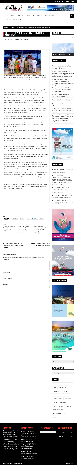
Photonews (30, 15)
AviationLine (18, 40)
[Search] (72, 37)
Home (6, 15)
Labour (39, 15)
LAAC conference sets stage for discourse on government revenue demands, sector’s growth (61, 66)
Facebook (55, 1)
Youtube (62, 1)
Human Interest (57, 399)
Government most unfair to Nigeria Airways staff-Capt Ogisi (63, 172)
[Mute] (69, 54)
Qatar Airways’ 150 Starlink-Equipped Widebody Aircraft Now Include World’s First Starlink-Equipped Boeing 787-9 (63, 82)
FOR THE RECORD (58, 395)
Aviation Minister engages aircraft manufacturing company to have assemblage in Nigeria (61, 190)
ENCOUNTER (56, 391)
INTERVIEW (68, 399)
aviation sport (68, 384)
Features (21, 15)
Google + (60, 1)
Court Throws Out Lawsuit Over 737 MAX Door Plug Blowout (62, 95)
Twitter (57, 1)
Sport (64, 413)
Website (5, 284)
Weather (7, 20)
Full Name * (6, 272)
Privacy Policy (70, 464)
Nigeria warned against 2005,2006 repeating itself (62, 196)
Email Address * (7, 278)
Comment (6, 259)
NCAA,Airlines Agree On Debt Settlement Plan (9, 227)
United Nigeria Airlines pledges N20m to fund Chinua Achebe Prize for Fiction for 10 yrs (63, 110)
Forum (67, 395)
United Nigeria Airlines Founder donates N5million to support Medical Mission (13, 245)
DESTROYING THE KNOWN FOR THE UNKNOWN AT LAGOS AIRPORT (62, 202)
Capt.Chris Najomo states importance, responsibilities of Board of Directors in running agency (40, 229)
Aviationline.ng (7, 431)
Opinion (61, 406)
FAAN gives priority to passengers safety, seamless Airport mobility (62, 100)
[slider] (62, 54)
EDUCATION (62, 387)
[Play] (54, 54)
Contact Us (17, 20)
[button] (63, 50)
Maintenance (49, 15)
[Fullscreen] (72, 54)
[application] (63, 49)
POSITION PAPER (58, 410)
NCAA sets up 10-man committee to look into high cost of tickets (24, 228)
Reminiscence (57, 413)
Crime (54, 387)
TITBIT (55, 417)
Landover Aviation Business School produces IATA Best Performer (40, 244)
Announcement (57, 384)
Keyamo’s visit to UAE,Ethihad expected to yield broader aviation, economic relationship (61, 89)
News (13, 15)
